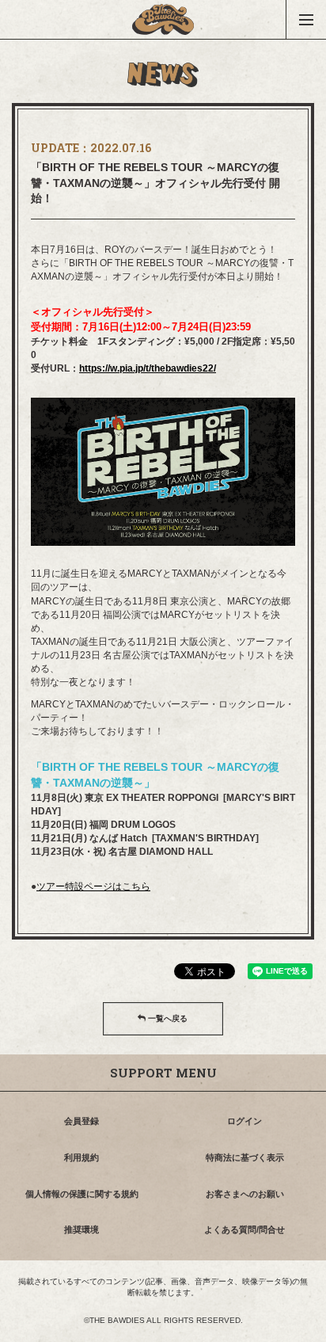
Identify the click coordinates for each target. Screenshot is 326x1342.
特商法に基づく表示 (245, 1157)
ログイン (244, 1121)
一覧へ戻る (167, 1018)
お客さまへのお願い (245, 1194)
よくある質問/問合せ (244, 1229)
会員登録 (81, 1121)
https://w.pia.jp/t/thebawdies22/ (147, 368)
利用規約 (81, 1157)
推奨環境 (81, 1229)
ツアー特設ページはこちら (93, 886)
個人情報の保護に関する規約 (81, 1194)
